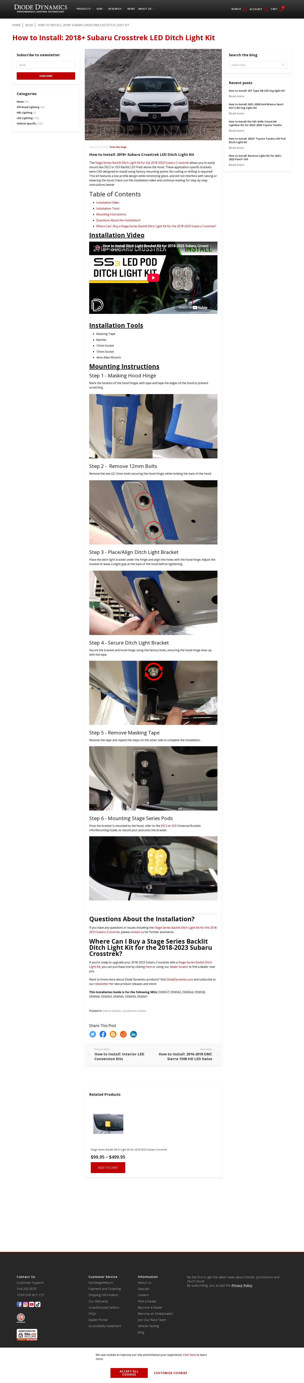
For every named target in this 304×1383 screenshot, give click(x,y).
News (23, 101)
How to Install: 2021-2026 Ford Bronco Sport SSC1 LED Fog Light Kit (256, 106)
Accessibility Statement (104, 1326)
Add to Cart (108, 1168)
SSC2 (164, 826)
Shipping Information (103, 1295)
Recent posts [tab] (240, 82)
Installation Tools (107, 208)
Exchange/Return (100, 1282)
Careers (143, 1295)
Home (16, 25)
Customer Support (30, 1282)
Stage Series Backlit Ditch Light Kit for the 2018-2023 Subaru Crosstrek (142, 163)
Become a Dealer (150, 1307)
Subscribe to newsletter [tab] (38, 55)
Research (114, 9)
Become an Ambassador (155, 1313)
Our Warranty (98, 1301)
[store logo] (40, 9)
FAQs (92, 1313)
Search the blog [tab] (243, 55)
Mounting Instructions (111, 214)
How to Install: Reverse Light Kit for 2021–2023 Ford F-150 (255, 157)
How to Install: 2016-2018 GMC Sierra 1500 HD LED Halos (185, 1056)
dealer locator (179, 967)
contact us (137, 932)
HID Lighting (26, 112)
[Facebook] (103, 1034)
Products (83, 9)
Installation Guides (134, 1011)
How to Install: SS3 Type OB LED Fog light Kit (257, 90)
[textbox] (258, 65)
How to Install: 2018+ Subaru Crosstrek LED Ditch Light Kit (141, 154)
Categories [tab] (27, 93)
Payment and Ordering (104, 1289)
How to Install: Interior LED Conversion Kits (119, 1056)
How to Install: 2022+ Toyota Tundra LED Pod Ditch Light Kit (257, 140)
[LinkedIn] (133, 1034)
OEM (99, 9)
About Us (144, 9)
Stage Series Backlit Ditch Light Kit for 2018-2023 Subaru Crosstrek (129, 1149)
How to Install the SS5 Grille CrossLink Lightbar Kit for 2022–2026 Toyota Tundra (255, 123)
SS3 (174, 826)
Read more (236, 96)
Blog (29, 25)
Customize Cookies (170, 1373)
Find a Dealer (147, 1301)
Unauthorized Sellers (103, 1307)
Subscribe (45, 76)
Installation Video (107, 202)
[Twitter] (92, 1034)
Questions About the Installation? (118, 220)
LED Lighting (28, 118)
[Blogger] (113, 1034)
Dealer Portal (97, 1320)
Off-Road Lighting (31, 107)
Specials (143, 1289)
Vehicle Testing (148, 1326)
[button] (283, 64)
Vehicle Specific (112, 1011)
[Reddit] (123, 1034)
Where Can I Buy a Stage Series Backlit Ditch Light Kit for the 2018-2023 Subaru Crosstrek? (156, 226)
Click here (189, 1355)
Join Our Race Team (152, 1320)
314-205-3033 (26, 1289)
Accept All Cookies (129, 1372)
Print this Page (118, 147)
